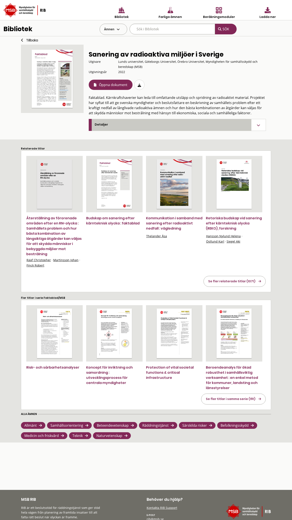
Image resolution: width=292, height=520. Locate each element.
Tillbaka (32, 40)
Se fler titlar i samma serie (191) (230, 399)
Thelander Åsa (156, 236)
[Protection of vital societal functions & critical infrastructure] (174, 333)
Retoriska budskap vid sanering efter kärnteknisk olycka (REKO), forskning (234, 223)
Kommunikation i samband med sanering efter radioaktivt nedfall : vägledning (174, 223)
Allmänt (30, 425)
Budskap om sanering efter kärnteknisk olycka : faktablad (113, 221)
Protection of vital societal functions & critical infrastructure (170, 372)
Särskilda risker (194, 425)
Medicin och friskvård (41, 435)
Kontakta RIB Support (162, 508)
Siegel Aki (233, 241)
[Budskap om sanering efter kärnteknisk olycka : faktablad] (114, 184)
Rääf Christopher (39, 260)
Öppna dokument (113, 84)
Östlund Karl (215, 241)
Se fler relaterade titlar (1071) (231, 281)
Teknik (77, 435)
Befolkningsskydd (235, 425)
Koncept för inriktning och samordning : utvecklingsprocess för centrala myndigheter (109, 375)
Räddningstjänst (155, 425)
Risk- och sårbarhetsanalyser (52, 367)
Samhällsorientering (66, 425)
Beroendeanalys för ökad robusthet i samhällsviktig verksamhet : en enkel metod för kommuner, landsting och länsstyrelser (232, 377)
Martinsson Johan (65, 260)
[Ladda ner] (139, 85)
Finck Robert (35, 265)
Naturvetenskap (109, 435)
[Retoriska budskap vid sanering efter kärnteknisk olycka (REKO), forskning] (234, 184)
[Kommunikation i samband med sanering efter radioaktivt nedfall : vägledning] (174, 184)
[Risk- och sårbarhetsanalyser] (54, 333)
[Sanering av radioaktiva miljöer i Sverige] (52, 79)
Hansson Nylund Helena (223, 236)
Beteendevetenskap (113, 425)
